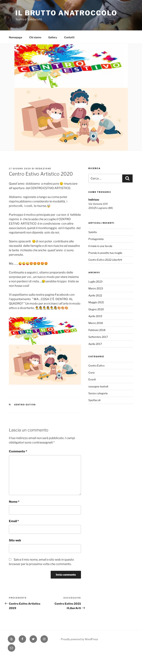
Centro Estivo (25, 404)
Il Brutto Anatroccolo (66, 13)
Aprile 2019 (95, 316)
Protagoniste (96, 239)
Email (14, 521)
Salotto (92, 232)
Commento (18, 451)
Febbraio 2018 (96, 330)
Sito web (15, 540)
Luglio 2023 (95, 281)
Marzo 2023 (95, 288)
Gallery (52, 37)
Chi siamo (35, 37)
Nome (14, 501)
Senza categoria (98, 393)
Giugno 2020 (96, 309)
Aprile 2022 (95, 295)
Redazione (43, 168)
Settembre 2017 (98, 336)
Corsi (91, 372)
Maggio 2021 (96, 302)
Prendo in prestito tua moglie (105, 252)
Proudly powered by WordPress (79, 639)
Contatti (69, 37)
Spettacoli (94, 400)
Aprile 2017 (95, 343)
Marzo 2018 (95, 323)
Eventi (92, 379)
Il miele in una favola (100, 246)
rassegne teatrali (98, 386)
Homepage (15, 37)
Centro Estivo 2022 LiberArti (105, 259)
